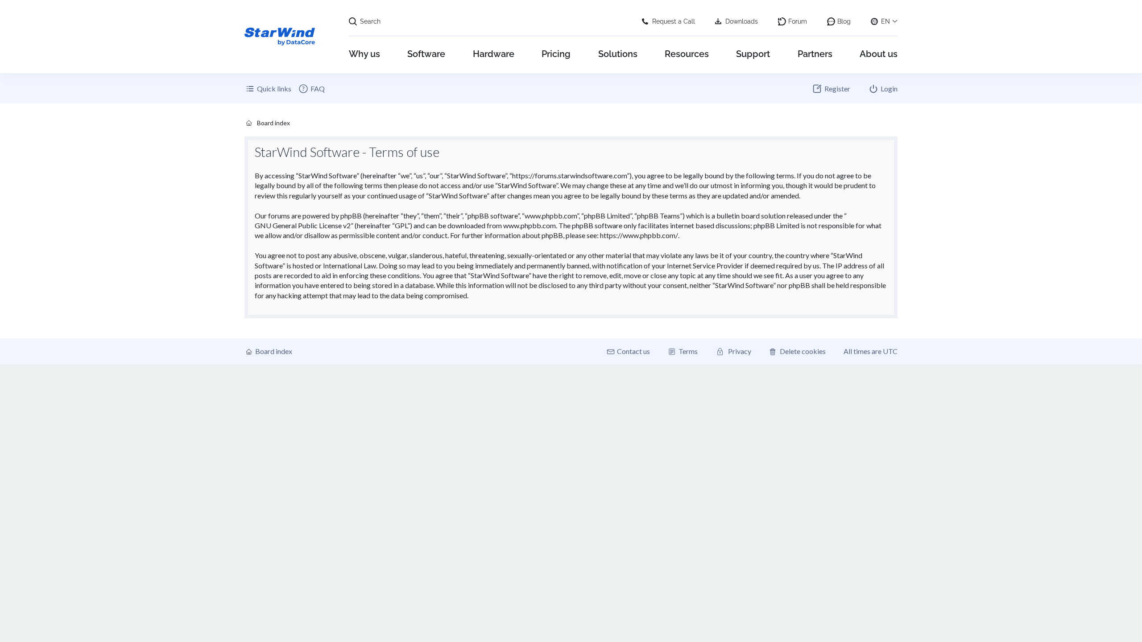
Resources (687, 54)
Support (753, 54)
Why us (364, 54)
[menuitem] (311, 89)
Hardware (493, 54)
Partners (815, 54)
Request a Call (673, 21)
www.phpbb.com (529, 225)
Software (426, 54)
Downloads (741, 21)
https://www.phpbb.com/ (639, 235)
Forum (797, 21)
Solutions (617, 54)
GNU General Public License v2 (303, 225)
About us (879, 54)
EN (885, 21)
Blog (844, 21)
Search (370, 21)
